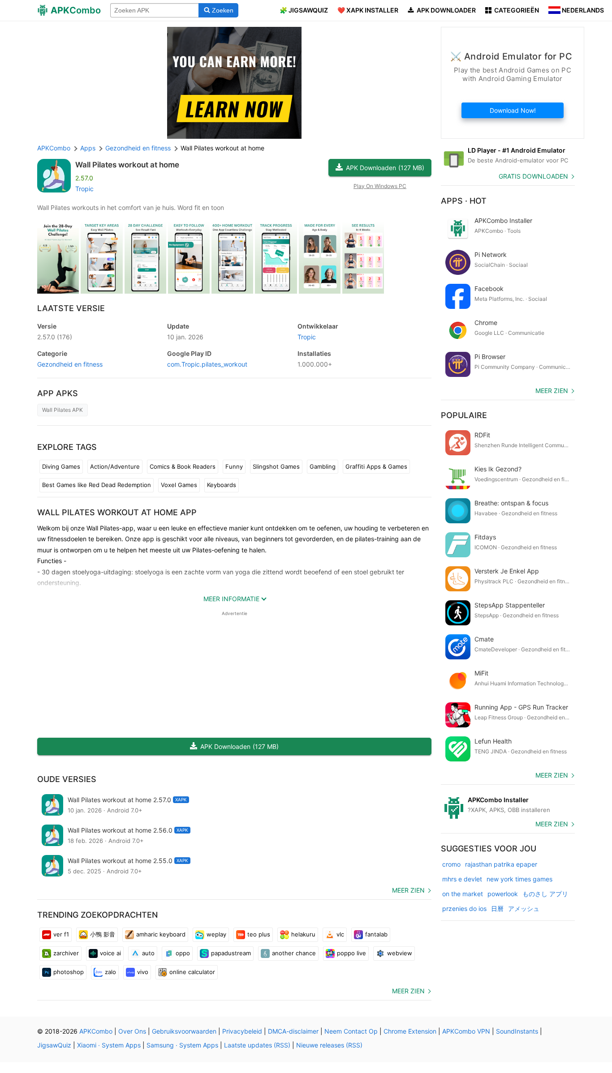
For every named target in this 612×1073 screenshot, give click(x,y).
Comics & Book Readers (182, 466)
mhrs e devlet (462, 879)
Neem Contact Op (351, 1031)
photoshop (68, 971)
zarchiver (66, 953)
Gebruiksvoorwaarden (184, 1031)
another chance (294, 953)
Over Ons (132, 1031)
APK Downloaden (385, 167)
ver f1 (61, 934)
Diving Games (61, 466)
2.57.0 (54, 337)
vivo (142, 971)
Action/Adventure (115, 466)
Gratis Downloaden (533, 176)
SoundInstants (517, 1031)
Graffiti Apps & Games (376, 466)
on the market (462, 894)
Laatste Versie (71, 308)
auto (148, 953)
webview (399, 953)
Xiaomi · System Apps (109, 1045)
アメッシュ (523, 908)
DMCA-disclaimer (293, 1031)
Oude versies (66, 779)
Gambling (323, 466)
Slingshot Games (276, 466)
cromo (451, 864)
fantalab (376, 934)
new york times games (519, 879)
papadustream (231, 953)
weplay (216, 934)
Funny (234, 466)
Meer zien (408, 890)
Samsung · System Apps (182, 1045)
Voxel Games (179, 484)
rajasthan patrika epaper (501, 864)
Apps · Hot (464, 200)
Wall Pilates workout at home (127, 164)
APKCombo (53, 148)
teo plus (258, 934)
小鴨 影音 (102, 934)
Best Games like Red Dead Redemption (96, 484)
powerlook (502, 894)
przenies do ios (464, 908)
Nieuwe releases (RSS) (329, 1045)
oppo (183, 953)
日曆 (497, 908)
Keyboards (221, 484)
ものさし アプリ (545, 894)
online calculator (192, 971)
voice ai (110, 953)
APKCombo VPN (466, 1031)
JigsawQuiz (54, 1045)
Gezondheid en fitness (70, 364)
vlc (340, 934)
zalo (110, 971)
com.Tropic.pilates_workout (207, 364)
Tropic (84, 188)
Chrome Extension (410, 1031)
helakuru (303, 934)
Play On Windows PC (379, 186)
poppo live (351, 953)
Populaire (464, 415)
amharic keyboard (160, 934)
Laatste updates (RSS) (257, 1045)
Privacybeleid (242, 1031)
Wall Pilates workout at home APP (117, 512)
